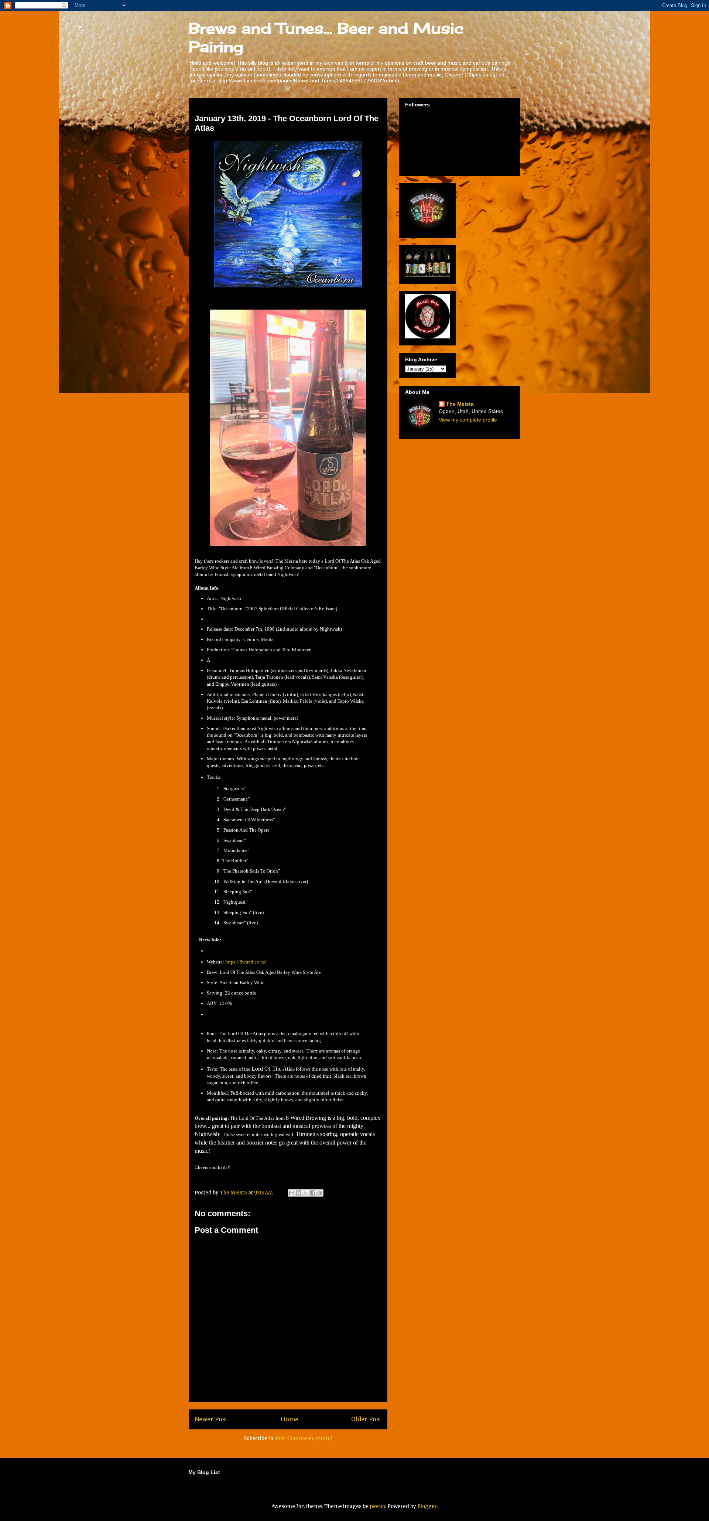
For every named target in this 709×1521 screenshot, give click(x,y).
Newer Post (211, 1419)
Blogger (426, 1506)
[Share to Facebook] (312, 1193)
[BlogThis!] (298, 1193)
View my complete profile (468, 420)
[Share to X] (305, 1193)
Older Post (366, 1419)
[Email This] (291, 1193)
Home (289, 1419)
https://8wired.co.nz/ (246, 962)
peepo (377, 1506)
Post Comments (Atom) (303, 1438)
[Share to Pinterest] (319, 1193)
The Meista (460, 404)
